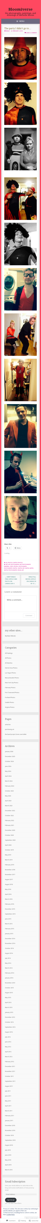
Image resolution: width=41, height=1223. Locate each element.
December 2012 (10, 1017)
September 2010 (10, 1140)
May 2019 (8, 855)
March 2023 (8, 805)
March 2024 (8, 781)
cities (11, 566)
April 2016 (8, 894)
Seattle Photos (18, 562)
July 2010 (8, 1150)
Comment (28, 615)
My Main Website (10, 636)
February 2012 (9, 1061)
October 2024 (9, 761)
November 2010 (10, 1130)
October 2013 (9, 988)
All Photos (9, 562)
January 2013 (9, 1012)
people (16, 566)
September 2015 (10, 914)
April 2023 (8, 801)
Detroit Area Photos (11, 668)
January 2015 (9, 933)
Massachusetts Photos (12, 678)
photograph (23, 566)
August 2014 (9, 953)
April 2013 (8, 1002)
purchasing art (9, 729)
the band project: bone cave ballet (15, 734)
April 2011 (8, 1106)
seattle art (21, 568)
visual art (21, 570)
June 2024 (8, 766)
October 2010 (9, 1135)
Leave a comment (31, 33)
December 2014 (10, 938)
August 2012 (9, 1032)
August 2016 (9, 884)
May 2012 (8, 1047)
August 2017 (9, 879)
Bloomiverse (20, 9)
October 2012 (9, 1022)
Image (8, 31)
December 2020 (10, 830)
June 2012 (8, 1042)
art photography (13, 564)
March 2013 (8, 1007)
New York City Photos (11, 682)
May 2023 (8, 796)
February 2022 (9, 820)
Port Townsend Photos (12, 692)
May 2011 (8, 1101)
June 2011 (8, 1096)
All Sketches (8, 663)
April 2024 (8, 776)
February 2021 (9, 825)
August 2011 (9, 1086)
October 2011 (9, 1076)
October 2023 (9, 791)
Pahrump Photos (10, 687)
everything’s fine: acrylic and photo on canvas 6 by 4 (11, 580)
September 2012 (10, 1027)
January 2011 (9, 1120)
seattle (15, 568)
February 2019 (9, 865)
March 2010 (8, 1170)
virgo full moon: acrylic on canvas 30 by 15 (31, 580)
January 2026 (9, 751)
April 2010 (8, 1165)
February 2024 (9, 786)
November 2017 (10, 874)
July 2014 (8, 958)
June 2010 (8, 1155)
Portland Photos (10, 697)
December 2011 (10, 1066)
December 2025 (10, 756)
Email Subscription (15, 1181)
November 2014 (10, 943)
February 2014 (9, 973)
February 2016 (9, 904)
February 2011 (9, 1115)
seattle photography (10, 570)
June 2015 (8, 919)
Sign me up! (10, 1200)
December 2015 (10, 909)
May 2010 (8, 1160)
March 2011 (8, 1111)
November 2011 (10, 1071)
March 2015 (8, 924)
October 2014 (9, 948)
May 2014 (8, 963)
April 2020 (8, 845)
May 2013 (8, 997)
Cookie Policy (10, 1214)
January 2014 (9, 978)
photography (8, 568)
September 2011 (10, 1081)
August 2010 (9, 1145)
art (7, 564)
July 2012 (8, 1037)
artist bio (8, 724)
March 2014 (8, 968)
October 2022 (9, 815)
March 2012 (8, 1056)
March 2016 (8, 899)
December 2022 (10, 810)
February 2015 (9, 928)
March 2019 (8, 860)
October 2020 (9, 835)
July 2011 (8, 1091)
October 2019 (9, 850)
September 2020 (10, 840)
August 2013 (9, 992)
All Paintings (9, 653)
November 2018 (10, 869)
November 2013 (10, 983)
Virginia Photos (9, 707)
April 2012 (8, 1051)
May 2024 (8, 771)
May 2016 (8, 889)
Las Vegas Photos (10, 673)
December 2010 (10, 1125)
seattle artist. (29, 568)
